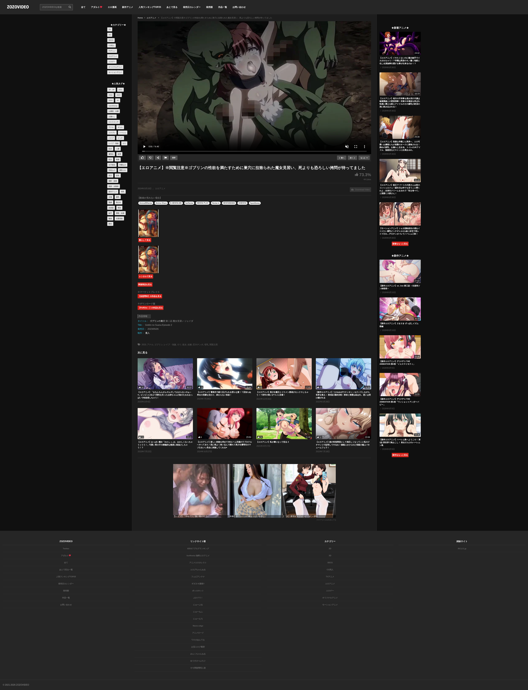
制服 (117, 159)
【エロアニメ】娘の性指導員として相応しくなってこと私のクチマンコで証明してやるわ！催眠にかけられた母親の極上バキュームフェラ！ (343, 445)
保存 (173, 158)
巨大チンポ (198, 344)
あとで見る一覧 (66, 569)
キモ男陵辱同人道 (198, 668)
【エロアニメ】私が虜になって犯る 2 (272, 442)
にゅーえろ (198, 619)
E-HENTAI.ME (176, 203)
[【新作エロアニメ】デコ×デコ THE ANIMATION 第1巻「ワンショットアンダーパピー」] (400, 384)
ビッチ (120, 138)
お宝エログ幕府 (198, 647)
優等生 (111, 154)
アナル (111, 127)
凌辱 (119, 154)
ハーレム (122, 133)
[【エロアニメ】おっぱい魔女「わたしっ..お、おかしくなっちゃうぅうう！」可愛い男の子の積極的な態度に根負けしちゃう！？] (165, 423)
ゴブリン (158, 344)
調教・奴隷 (120, 213)
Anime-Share (161, 203)
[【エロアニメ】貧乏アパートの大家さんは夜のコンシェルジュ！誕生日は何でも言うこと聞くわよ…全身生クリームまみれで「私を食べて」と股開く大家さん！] (400, 170)
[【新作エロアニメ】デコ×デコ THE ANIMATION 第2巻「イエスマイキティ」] (400, 346)
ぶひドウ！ (198, 598)
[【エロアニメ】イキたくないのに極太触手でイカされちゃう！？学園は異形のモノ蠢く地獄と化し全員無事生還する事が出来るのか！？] (400, 43)
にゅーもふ (198, 612)
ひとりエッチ (114, 122)
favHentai (189, 203)
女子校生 (112, 165)
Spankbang (255, 203)
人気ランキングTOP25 (150, 7)
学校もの (112, 170)
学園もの (122, 165)
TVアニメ (112, 51)
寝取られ (122, 170)
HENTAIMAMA (229, 203)
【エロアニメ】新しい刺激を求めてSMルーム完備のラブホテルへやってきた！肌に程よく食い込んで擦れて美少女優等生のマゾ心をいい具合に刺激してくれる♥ (224, 445)
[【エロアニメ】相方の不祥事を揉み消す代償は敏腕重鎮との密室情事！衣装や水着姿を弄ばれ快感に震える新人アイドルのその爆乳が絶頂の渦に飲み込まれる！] (400, 84)
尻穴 (110, 176)
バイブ (111, 138)
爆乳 (117, 197)
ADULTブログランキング (198, 548)
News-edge (198, 626)
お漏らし (112, 117)
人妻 (117, 149)
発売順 (209, 7)
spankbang (113, 106)
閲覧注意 (214, 344)
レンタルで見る (145, 276)
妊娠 (190, 344)
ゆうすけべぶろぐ (198, 661)
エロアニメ (113, 56)
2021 (120, 90)
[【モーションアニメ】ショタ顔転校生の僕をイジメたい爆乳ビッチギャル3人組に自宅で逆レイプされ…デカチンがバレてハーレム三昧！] (400, 214)
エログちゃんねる (198, 569)
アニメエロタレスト (198, 562)
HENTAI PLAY (202, 203)
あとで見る (172, 7)
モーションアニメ (115, 72)
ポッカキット (198, 591)
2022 (110, 95)
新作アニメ (127, 7)
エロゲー (112, 62)
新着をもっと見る (400, 244)
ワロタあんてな (198, 640)
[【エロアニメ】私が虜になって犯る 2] (284, 423)
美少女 (118, 202)
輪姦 (110, 218)
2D (110, 29)
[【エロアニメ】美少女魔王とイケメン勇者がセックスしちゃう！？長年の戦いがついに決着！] (284, 373)
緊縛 (110, 202)
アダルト (95, 7)
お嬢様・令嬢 (114, 111)
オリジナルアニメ (115, 67)
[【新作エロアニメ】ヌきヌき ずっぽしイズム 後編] (400, 309)
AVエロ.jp (462, 548)
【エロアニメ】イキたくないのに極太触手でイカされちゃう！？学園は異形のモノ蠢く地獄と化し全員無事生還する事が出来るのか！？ (400, 61)
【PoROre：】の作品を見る (150, 308)
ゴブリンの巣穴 (157, 321)
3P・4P (111, 90)
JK (118, 100)
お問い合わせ (239, 7)
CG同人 (111, 46)
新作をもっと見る (400, 455)
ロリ (124, 143)
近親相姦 (119, 218)
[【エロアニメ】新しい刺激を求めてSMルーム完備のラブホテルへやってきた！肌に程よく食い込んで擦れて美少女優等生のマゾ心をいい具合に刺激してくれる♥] (224, 423)
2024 (110, 100)
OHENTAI (242, 203)
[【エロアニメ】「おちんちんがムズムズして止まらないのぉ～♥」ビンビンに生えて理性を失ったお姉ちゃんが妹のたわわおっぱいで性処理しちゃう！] (165, 373)
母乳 (122, 192)
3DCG (111, 40)
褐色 (119, 208)
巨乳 (117, 176)
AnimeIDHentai (145, 203)
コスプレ (112, 133)
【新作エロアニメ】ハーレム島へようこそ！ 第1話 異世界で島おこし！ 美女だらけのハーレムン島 (400, 442)
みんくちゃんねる (198, 654)
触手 (110, 213)
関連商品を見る (145, 284)
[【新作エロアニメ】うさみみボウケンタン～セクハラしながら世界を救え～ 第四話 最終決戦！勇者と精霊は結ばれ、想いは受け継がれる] (343, 373)
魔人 (147, 333)
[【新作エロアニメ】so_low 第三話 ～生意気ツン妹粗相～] (400, 271)
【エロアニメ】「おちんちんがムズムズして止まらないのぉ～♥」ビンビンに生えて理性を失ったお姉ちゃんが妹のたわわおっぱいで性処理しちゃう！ (165, 395)
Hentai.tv (215, 203)
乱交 (110, 149)
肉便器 (111, 208)
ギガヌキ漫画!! (198, 584)
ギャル (120, 127)
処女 (110, 159)
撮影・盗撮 (113, 181)
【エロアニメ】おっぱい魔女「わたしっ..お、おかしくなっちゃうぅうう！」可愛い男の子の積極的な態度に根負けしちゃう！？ (165, 445)
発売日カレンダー (192, 7)
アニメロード (198, 633)
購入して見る (145, 240)
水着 (110, 197)
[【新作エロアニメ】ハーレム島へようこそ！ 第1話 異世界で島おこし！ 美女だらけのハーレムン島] (400, 425)
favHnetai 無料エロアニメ (198, 555)
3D (110, 35)
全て (83, 7)
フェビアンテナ (198, 577)
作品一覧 (222, 7)
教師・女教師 (114, 186)
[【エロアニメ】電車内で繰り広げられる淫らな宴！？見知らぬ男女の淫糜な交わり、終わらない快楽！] (224, 373)
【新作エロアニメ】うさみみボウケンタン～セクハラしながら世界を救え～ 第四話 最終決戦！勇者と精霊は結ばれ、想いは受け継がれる (343, 395)
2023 (118, 95)
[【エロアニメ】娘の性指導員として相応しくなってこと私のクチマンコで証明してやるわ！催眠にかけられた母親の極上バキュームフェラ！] (343, 423)
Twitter (66, 548)
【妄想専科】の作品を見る (149, 296)
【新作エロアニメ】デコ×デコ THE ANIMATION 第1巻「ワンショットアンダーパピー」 (399, 402)
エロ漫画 (112, 7)
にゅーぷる (198, 605)
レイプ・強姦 (114, 143)
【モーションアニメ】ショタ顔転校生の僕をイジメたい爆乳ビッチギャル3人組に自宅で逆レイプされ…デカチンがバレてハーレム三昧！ (400, 231)
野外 (110, 224)
